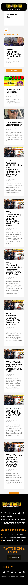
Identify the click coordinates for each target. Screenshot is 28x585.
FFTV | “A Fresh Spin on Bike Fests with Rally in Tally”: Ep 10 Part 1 (13, 413)
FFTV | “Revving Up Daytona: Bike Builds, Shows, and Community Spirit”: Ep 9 (14, 460)
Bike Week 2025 (11, 15)
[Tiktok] (15, 10)
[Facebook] (8, 10)
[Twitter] (13, 10)
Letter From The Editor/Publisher (14, 123)
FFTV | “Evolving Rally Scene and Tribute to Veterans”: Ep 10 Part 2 (14, 366)
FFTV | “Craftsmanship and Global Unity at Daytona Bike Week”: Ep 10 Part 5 (13, 219)
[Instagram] (11, 10)
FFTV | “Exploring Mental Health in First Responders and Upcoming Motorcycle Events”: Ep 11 (14, 168)
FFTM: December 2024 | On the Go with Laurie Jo (13, 54)
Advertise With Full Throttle (13, 90)
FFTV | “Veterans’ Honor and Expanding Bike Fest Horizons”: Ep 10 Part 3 (13, 319)
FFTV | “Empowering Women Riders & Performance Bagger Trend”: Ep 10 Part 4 (14, 268)
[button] (14, 493)
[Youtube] (17, 10)
